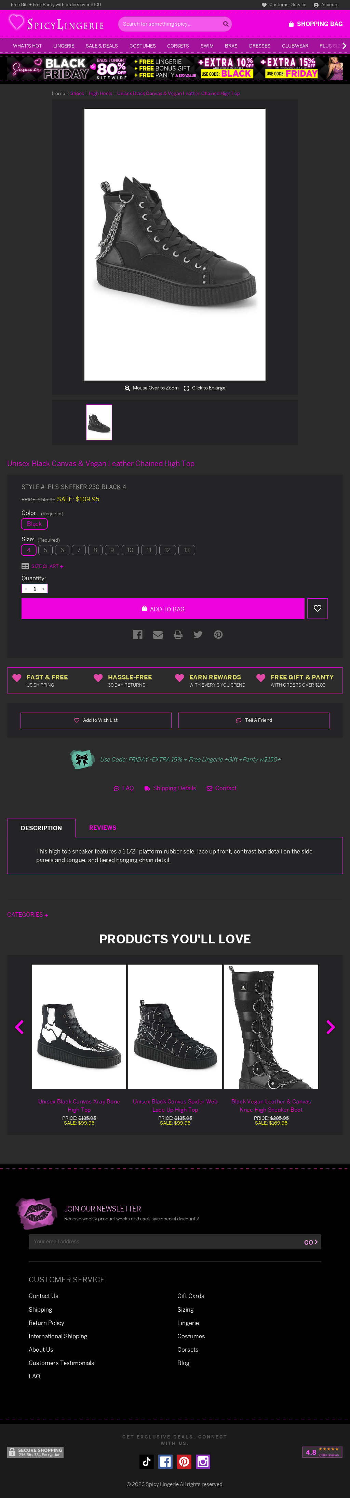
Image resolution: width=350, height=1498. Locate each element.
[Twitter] (198, 634)
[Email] (158, 634)
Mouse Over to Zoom (155, 387)
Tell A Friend (258, 720)
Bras (231, 46)
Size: (41, 539)
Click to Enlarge (208, 387)
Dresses (259, 46)
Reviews (103, 827)
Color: (42, 513)
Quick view (79, 1026)
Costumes (143, 46)
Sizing (185, 1309)
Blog (183, 1362)
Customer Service (287, 4)
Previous (19, 1027)
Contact (225, 788)
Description (41, 828)
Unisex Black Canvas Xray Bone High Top (79, 1105)
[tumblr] (146, 1462)
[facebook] (165, 1462)
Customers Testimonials (61, 1362)
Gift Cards (190, 1295)
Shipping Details (174, 788)
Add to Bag (167, 609)
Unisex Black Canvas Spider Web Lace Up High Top (175, 1105)
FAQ (127, 788)
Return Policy (46, 1322)
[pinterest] (184, 1462)
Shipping (40, 1309)
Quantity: (34, 578)
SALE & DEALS (102, 46)
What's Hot (27, 46)
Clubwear (295, 46)
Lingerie (63, 46)
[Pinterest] (218, 634)
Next (331, 1027)
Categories (25, 914)
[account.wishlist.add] (317, 608)
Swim (207, 46)
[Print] (178, 634)
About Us (41, 1349)
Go (308, 1242)
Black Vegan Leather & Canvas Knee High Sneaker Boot (271, 1105)
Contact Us (43, 1295)
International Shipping (58, 1336)
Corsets (178, 46)
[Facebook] (138, 634)
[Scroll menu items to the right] (336, 45)
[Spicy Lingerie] (60, 24)
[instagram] (203, 1462)
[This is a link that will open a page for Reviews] (322, 1452)
